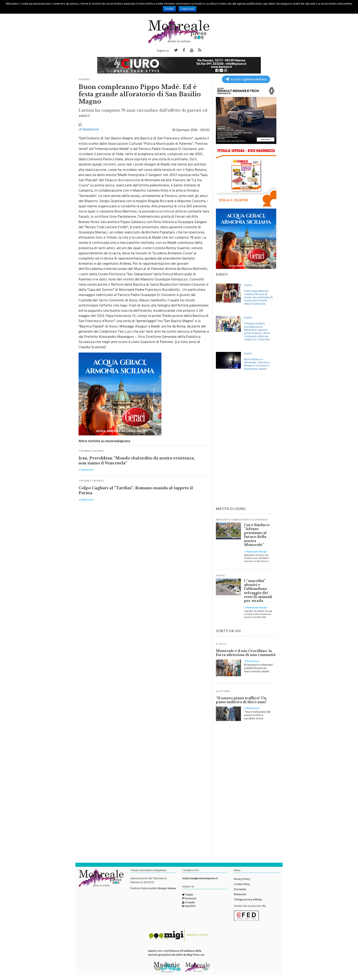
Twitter (189, 895)
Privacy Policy (242, 879)
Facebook (190, 898)
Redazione (240, 894)
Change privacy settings (248, 899)
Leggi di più (187, 8)
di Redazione (89, 129)
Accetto (169, 8)
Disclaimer (240, 889)
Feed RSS (190, 906)
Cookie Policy (242, 884)
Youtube (189, 902)
